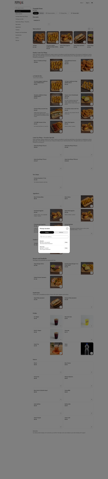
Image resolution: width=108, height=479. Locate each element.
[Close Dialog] (67, 229)
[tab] (47, 232)
